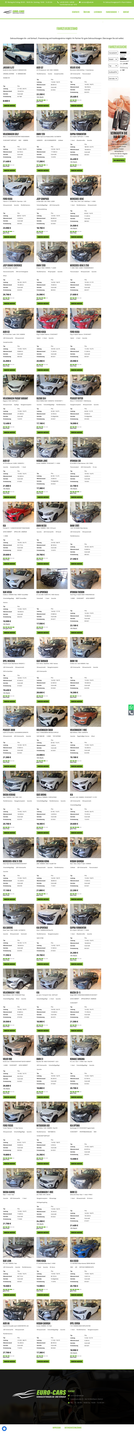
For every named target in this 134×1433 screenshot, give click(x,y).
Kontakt (126, 12)
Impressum (57, 1427)
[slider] (128, 52)
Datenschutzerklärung (73, 1427)
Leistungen (98, 12)
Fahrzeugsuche (111, 12)
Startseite (75, 12)
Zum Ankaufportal (119, 160)
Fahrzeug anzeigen (9, 106)
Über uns (86, 12)
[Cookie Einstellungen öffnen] (4, 1430)
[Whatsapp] (131, 707)
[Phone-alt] (131, 712)
